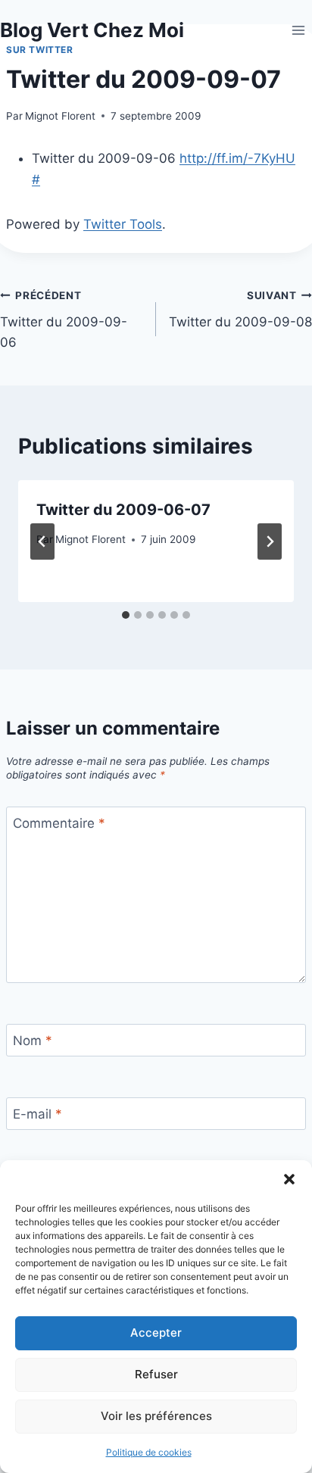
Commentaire (59, 823)
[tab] (125, 615)
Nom (32, 1040)
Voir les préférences (156, 1416)
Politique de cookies (149, 1452)
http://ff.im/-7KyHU (237, 158)
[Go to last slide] (42, 541)
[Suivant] (269, 541)
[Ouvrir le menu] (298, 30)
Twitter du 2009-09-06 (63, 319)
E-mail (37, 1114)
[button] (289, 1179)
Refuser (156, 1374)
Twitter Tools (122, 224)
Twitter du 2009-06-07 (123, 510)
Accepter (156, 1332)
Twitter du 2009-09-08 (240, 309)
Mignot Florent (60, 116)
